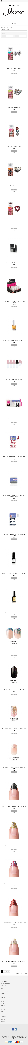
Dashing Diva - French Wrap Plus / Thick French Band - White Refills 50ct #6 (14, 496)
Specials (2, 1011)
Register (25, 1)
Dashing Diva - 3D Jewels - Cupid (14, 107)
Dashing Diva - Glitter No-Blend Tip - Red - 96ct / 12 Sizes (14, 922)
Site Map (2, 1003)
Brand (4, 27)
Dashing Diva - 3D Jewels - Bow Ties (14, 68)
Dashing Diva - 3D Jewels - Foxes (14, 185)
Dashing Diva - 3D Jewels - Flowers (14, 146)
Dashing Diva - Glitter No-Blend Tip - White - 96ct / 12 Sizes (14, 961)
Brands (2, 1008)
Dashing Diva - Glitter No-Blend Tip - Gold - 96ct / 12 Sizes (14, 845)
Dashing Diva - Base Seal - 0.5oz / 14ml (14, 262)
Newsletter (3, 1021)
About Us (2, 990)
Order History (3, 1017)
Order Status (3, 986)
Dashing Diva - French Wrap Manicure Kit (14, 418)
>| (8, 971)
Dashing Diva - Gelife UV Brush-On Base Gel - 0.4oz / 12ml (14, 573)
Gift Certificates (4, 1009)
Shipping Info (3, 985)
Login (21, 1)
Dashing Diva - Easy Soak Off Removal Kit (14, 379)
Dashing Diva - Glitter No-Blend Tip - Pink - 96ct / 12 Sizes (14, 883)
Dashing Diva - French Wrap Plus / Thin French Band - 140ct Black (14, 535)
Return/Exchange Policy (5, 983)
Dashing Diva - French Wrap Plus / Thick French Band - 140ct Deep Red (14, 457)
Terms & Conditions (4, 995)
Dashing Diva (9, 27)
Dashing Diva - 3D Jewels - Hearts (14, 223)
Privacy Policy (3, 993)
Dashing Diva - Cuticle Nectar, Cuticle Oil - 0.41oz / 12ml (14, 340)
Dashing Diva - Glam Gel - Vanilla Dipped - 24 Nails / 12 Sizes (14, 768)
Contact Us (3, 999)
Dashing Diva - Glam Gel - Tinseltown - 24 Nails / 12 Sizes (14, 728)
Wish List (3, 1019)
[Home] (1, 27)
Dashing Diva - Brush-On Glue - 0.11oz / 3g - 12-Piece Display (14, 302)
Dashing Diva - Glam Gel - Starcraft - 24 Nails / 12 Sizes (14, 689)
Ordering (2, 988)
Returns (2, 1001)
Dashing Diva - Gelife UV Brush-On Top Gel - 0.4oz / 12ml (14, 612)
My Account (3, 1016)
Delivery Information (4, 991)
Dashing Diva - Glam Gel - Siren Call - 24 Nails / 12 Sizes (14, 650)
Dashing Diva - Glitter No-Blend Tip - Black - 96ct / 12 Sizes (14, 806)
